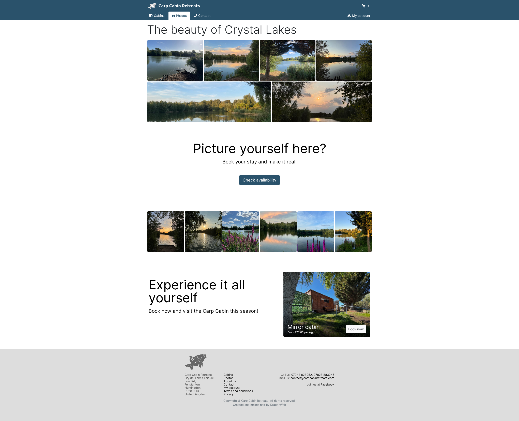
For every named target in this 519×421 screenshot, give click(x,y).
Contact (204, 16)
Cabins (158, 16)
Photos (181, 16)
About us (230, 381)
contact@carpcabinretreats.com (312, 378)
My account (360, 16)
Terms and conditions (238, 391)
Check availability (259, 180)
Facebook (327, 384)
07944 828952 (301, 374)
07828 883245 (324, 374)
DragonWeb (278, 404)
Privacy (229, 394)
